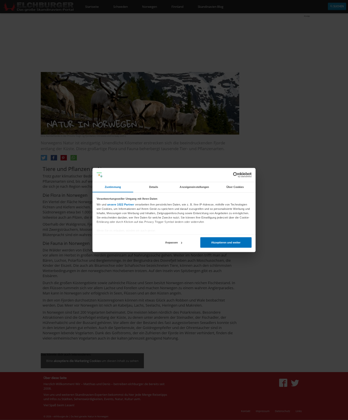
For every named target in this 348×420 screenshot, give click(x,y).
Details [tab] (153, 186)
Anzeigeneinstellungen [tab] (194, 186)
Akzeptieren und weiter (226, 242)
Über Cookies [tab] (235, 186)
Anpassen (171, 242)
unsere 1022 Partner (120, 204)
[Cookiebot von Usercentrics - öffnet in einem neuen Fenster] (236, 175)
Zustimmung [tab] (113, 186)
